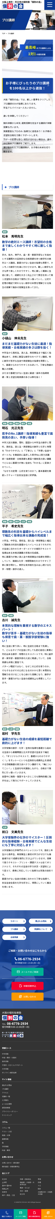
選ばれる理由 (40, 921)
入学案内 (5, 1100)
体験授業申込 (27, 986)
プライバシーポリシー (10, 1111)
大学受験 (5, 1069)
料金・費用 (6, 1150)
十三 (39, 1185)
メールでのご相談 (27, 972)
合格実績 (14, 937)
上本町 (4, 1182)
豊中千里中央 (7, 1185)
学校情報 (5, 1146)
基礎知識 (5, 1139)
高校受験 (5, 1061)
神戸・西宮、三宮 (8, 1195)
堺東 (39, 1179)
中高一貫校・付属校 (9, 1057)
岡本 (39, 1189)
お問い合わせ (27, 996)
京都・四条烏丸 (25, 1179)
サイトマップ (7, 1115)
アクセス (5, 1092)
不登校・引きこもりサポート (12, 1065)
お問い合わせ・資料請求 (11, 1163)
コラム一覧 (6, 1128)
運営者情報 (6, 1107)
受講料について (40, 929)
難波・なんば (25, 1187)
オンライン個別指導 (9, 1072)
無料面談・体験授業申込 (11, 1166)
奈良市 (4, 1192)
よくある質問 (7, 1104)
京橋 (39, 1182)
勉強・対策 (6, 1135)
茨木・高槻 (24, 1191)
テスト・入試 (7, 1131)
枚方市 (22, 1194)
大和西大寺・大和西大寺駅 (45, 1193)
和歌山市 (5, 1189)
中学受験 (5, 1054)
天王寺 (4, 1179)
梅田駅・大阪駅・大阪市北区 (27, 1183)
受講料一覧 (6, 1096)
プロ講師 (14, 929)
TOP (3, 33)
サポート (14, 921)
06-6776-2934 (27, 960)
